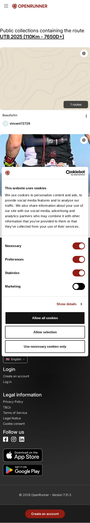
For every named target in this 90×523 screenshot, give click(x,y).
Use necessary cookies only (45, 346)
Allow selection (45, 332)
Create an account (45, 514)
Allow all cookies (45, 318)
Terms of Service (15, 413)
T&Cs (7, 407)
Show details (66, 304)
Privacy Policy (13, 401)
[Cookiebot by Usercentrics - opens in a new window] (66, 173)
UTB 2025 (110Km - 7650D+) (32, 36)
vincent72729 (20, 123)
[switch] (79, 259)
